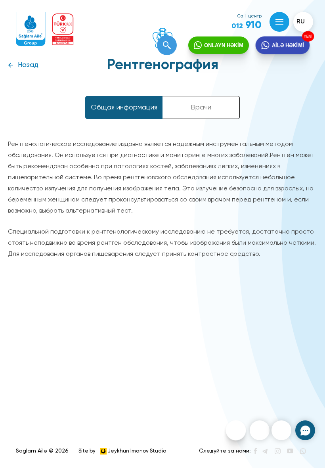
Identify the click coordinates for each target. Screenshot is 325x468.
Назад (28, 65)
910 (246, 25)
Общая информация (124, 107)
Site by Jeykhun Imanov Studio (122, 450)
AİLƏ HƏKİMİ (288, 45)
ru (300, 22)
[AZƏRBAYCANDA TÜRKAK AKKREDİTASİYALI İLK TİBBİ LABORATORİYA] (62, 29)
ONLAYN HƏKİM (223, 45)
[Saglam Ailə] (31, 29)
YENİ (309, 36)
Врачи (201, 107)
